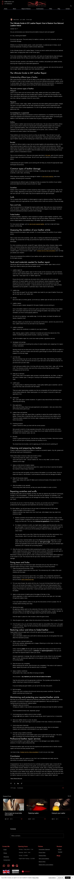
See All (69, 796)
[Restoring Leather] (37, 805)
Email (5, 849)
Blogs (58, 855)
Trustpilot (60, 852)
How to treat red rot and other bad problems (13, 814)
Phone (5, 853)
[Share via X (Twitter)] (14, 783)
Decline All (60, 877)
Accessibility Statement (44, 849)
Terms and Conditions (44, 858)
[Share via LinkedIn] (18, 783)
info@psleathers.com (9, 1)
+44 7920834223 (8, 3)
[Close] (72, 878)
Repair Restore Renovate (16, 778)
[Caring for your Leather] (60, 805)
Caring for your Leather (58, 813)
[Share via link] (21, 783)
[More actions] (63, 19)
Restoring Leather (33, 813)
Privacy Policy (42, 852)
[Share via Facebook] (11, 783)
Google (59, 849)
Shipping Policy (42, 855)
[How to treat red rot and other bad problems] (13, 805)
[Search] (70, 5)
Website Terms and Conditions (46, 864)
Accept (67, 877)
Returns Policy (42, 861)
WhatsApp (6, 856)
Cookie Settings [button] (52, 877)
